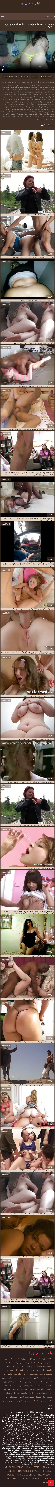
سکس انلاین (31, 1415)
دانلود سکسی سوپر (41, 1448)
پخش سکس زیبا (12, 1397)
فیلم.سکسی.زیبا (18, 1421)
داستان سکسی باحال (37, 1444)
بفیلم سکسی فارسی (24, 1442)
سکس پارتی (42, 1421)
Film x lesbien (33, 1467)
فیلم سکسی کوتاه (34, 1458)
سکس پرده (41, 1423)
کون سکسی (31, 1421)
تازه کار (34, 76)
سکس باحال (20, 1415)
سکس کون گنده (39, 1438)
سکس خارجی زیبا (34, 1370)
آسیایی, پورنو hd (46, 76)
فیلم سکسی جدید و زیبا (34, 1382)
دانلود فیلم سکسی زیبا (26, 1366)
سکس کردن (48, 1458)
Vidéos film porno (14, 1467)
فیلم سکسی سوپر (25, 1462)
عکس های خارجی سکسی (32, 1464)
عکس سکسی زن (42, 1456)
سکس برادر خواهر (46, 1440)
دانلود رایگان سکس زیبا (30, 1359)
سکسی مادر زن (18, 1458)
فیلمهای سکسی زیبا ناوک (31, 1397)
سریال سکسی (47, 1425)
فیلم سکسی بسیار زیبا (23, 1378)
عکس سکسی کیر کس (44, 1442)
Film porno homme (30, 1479)
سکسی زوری (25, 1450)
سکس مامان (10, 1423)
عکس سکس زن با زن (26, 1423)
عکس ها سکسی (39, 1431)
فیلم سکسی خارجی (35, 1429)
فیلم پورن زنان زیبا (19, 1389)
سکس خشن (31, 1454)
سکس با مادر (24, 1452)
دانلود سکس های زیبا (42, 1362)
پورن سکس (12, 1462)
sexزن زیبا (46, 1359)
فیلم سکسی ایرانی (46, 1454)
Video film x (12, 1479)
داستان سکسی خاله (40, 1460)
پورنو (30, 1448)
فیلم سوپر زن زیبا (31, 1374)
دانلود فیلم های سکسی (18, 1444)
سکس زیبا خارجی (17, 1370)
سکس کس (37, 1427)
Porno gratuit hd (25, 1475)
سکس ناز (36, 1450)
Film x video (44, 1475)
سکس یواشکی (12, 1450)
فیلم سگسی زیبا (25, 1385)
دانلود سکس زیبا (12, 1359)
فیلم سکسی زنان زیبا (42, 1385)
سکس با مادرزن (33, 1425)
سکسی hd (24, 76)
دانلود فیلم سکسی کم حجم (42, 1452)
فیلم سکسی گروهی (25, 1436)
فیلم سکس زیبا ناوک (43, 1378)
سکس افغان (47, 1450)
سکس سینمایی (26, 1417)
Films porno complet (28, 1471)
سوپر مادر (5, 1448)
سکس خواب (12, 1456)
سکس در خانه (40, 1436)
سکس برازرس (10, 1452)
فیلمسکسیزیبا (42, 1393)
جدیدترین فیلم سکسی (21, 1419)
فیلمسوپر (8, 1438)
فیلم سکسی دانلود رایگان (20, 1427)
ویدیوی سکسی (40, 1462)
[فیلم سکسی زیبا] (51, 1483)
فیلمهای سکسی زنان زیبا (24, 1393)
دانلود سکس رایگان (45, 1415)
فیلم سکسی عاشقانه (28, 1440)
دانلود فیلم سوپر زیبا (10, 76)
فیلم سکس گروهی (23, 1460)
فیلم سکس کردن (40, 1417)
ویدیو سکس (20, 1454)
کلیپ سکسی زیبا (44, 1401)
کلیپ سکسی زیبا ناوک (26, 1401)
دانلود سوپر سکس (23, 1431)
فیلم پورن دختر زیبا (36, 1389)
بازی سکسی (20, 1425)
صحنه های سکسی (26, 1456)
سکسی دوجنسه (11, 1440)
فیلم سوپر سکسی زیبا (12, 1374)
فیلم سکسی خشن (39, 1419)
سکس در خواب (19, 1429)
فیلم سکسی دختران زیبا (12, 1382)
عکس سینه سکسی (26, 1446)
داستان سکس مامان (40, 1433)
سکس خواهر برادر (19, 1448)
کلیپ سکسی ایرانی (22, 1433)
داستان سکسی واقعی (22, 1438)
